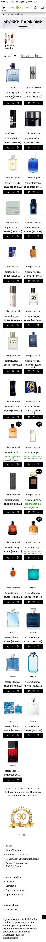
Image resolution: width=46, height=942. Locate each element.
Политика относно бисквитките (13, 936)
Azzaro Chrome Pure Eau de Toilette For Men (33, 726)
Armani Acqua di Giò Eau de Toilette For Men (13, 361)
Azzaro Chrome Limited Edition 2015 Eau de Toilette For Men (13, 726)
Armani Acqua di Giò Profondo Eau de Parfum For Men (33, 361)
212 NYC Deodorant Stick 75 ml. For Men (33, 92)
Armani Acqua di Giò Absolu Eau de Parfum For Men (33, 272)
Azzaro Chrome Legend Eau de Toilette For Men (33, 682)
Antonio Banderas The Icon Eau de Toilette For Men (33, 227)
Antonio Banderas (33, 222)
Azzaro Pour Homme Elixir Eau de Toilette (13, 771)
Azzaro (33, 588)
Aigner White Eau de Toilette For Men (13, 227)
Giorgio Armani (33, 267)
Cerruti (13, 87)
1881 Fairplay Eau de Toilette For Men (13, 92)
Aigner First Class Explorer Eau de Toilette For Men (33, 183)
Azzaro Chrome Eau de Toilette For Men (13, 637)
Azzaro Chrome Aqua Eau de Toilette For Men (33, 593)
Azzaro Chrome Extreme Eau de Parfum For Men (33, 637)
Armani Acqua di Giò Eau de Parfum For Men (33, 316)
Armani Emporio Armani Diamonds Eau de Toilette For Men (33, 452)
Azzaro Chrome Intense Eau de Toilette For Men (13, 682)
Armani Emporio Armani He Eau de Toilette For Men (13, 500)
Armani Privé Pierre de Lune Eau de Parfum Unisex (33, 500)
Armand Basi (13, 267)
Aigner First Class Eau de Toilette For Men (13, 183)
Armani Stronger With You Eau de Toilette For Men (33, 547)
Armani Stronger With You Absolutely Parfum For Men (13, 547)
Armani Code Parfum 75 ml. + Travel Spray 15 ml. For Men (33, 406)
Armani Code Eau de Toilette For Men (13, 406)
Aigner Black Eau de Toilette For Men (33, 138)
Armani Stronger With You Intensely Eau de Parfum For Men (13, 593)
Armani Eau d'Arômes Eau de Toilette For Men (13, 452)
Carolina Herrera (33, 87)
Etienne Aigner (33, 133)
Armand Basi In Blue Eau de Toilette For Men (13, 272)
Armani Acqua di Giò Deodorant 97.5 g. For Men (13, 316)
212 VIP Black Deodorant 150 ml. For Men (13, 138)
